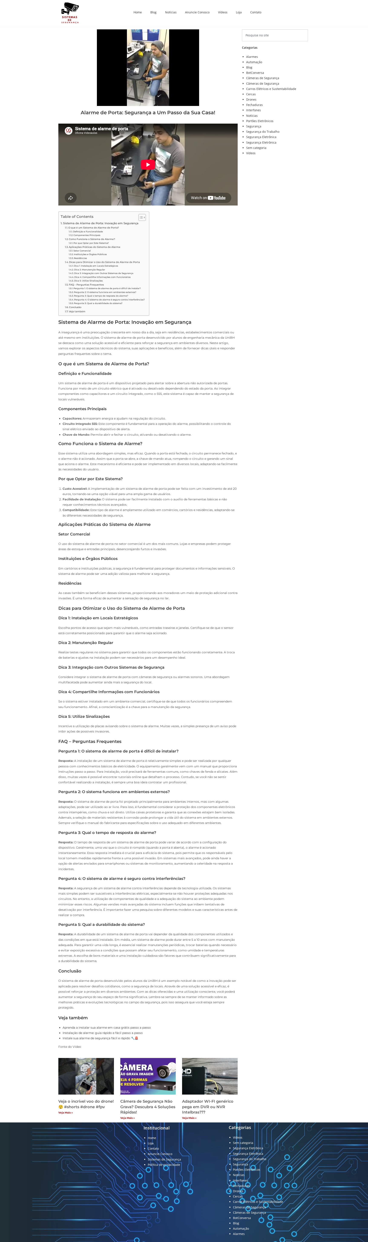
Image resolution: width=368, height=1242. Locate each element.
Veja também (77, 311)
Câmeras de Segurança (262, 78)
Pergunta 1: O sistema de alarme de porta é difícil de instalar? (107, 288)
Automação (254, 62)
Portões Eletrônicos (259, 121)
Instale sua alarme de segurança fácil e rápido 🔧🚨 (100, 1038)
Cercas (251, 94)
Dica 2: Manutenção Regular (89, 269)
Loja (239, 12)
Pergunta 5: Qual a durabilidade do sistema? (98, 303)
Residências (80, 258)
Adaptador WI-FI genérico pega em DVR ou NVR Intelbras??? (207, 1106)
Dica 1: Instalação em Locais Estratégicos (96, 265)
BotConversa (255, 73)
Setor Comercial (82, 250)
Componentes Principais (86, 235)
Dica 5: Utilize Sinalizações (88, 280)
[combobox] (275, 35)
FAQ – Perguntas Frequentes (86, 284)
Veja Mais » (65, 1112)
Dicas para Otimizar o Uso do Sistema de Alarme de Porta (104, 262)
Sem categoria (256, 148)
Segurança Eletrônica (261, 137)
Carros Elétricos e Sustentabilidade (271, 89)
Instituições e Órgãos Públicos (90, 254)
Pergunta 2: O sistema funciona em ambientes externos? (105, 292)
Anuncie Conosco (197, 12)
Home (138, 12)
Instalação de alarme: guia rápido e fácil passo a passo (103, 1033)
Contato (255, 12)
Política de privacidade (164, 1165)
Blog (153, 12)
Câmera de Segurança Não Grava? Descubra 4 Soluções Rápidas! (147, 1106)
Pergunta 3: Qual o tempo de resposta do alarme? (101, 295)
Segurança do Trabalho (262, 132)
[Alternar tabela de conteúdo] (140, 217)
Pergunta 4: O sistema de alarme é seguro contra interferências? (109, 299)
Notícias (171, 12)
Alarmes (252, 57)
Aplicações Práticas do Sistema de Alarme (94, 247)
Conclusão (75, 307)
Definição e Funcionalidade (88, 231)
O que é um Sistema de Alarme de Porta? (93, 227)
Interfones (253, 110)
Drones (251, 99)
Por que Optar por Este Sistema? (91, 243)
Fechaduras (254, 105)
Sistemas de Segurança (164, 1159)
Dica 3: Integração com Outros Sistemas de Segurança (103, 273)
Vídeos (222, 12)
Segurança (253, 126)
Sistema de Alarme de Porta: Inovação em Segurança (100, 223)
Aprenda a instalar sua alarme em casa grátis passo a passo (107, 1027)
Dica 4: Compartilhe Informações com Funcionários (102, 277)
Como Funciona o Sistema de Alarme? (92, 239)
